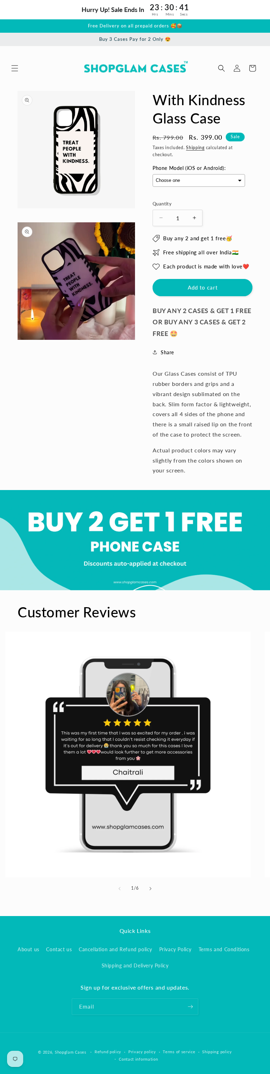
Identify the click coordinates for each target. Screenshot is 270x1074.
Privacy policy (142, 1051)
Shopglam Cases (70, 1052)
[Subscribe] (190, 1006)
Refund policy (108, 1051)
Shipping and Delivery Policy (135, 965)
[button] (14, 68)
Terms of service (179, 1051)
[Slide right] (150, 888)
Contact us (59, 949)
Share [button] (167, 352)
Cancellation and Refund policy (115, 949)
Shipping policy (217, 1051)
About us (28, 949)
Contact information (138, 1059)
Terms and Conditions (224, 949)
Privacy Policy (175, 949)
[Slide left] (119, 888)
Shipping (195, 147)
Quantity (162, 203)
